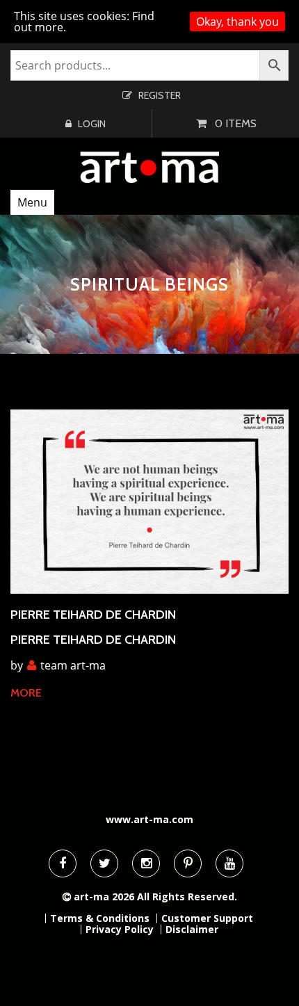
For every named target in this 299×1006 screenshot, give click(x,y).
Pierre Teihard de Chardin (93, 614)
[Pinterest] (188, 863)
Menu (32, 202)
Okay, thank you (237, 21)
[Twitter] (104, 863)
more (26, 692)
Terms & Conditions (100, 918)
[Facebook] (62, 863)
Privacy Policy (120, 929)
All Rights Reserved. (187, 896)
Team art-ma (73, 665)
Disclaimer (191, 929)
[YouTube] (229, 863)
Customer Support (207, 918)
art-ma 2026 (104, 896)
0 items (236, 123)
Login (92, 123)
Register (159, 95)
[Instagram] (146, 863)
